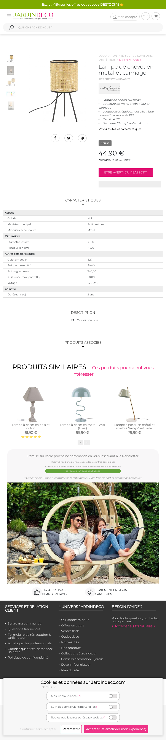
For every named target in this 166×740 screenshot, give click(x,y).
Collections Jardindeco (78, 653)
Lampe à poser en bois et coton (31, 426)
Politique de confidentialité (28, 657)
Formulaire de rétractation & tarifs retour (29, 636)
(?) (79, 696)
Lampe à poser (130, 59)
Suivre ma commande (24, 623)
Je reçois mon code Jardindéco (83, 471)
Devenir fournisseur (76, 665)
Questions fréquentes (24, 629)
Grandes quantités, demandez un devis (30, 650)
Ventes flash (70, 631)
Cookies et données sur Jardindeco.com (83, 682)
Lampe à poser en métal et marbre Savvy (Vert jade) (134, 426)
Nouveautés (70, 642)
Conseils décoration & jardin (82, 659)
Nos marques (71, 648)
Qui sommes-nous (75, 620)
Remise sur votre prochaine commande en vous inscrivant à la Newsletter (83, 456)
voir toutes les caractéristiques (121, 129)
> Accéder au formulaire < (133, 626)
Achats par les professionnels (30, 643)
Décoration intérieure (116, 55)
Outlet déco (70, 637)
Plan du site (70, 670)
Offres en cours (72, 625)
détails (47, 687)
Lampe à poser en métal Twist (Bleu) (82, 426)
